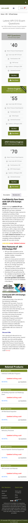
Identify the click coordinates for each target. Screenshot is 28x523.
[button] (25, 2)
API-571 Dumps (6, 465)
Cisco (3, 493)
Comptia (4, 495)
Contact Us (18, 499)
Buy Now (14, 75)
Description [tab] (6, 195)
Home (2, 14)
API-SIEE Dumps (7, 446)
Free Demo (15, 80)
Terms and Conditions (18, 492)
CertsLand (15, 522)
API (6, 14)
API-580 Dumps (6, 409)
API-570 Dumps (6, 371)
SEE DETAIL (5, 381)
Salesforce (5, 498)
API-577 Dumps (6, 390)
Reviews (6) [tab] (16, 195)
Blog (16, 495)
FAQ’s (16, 497)
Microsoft (4, 491)
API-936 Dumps (6, 427)
